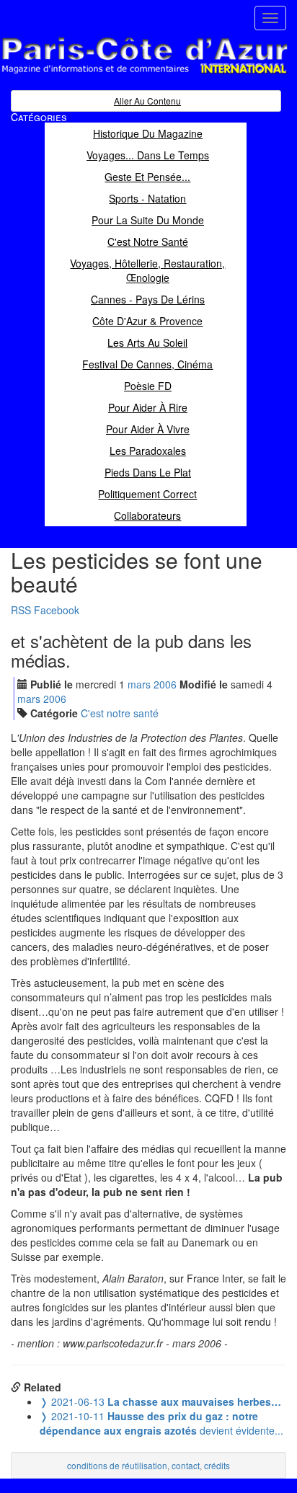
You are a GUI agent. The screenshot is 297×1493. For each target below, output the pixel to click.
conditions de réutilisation (117, 1465)
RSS (21, 610)
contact (186, 1465)
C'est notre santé (120, 713)
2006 (165, 684)
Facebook (56, 610)
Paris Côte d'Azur (112, 75)
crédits (217, 1465)
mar (139, 684)
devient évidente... (161, 1423)
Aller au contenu (147, 100)
